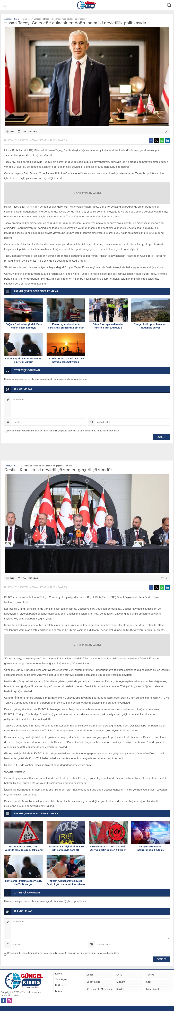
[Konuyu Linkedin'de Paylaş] (167, 140)
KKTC (16, 19)
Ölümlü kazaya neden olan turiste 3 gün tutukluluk (108, 326)
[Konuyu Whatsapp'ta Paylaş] (162, 140)
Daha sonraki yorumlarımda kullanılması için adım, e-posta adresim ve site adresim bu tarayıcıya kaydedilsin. (63, 430)
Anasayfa (8, 19)
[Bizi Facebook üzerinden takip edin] (3, 1000)
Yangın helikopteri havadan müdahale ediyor (150, 326)
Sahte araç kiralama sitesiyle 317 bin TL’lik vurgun (23, 360)
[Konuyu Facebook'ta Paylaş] (151, 140)
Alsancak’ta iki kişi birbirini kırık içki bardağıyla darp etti (66, 848)
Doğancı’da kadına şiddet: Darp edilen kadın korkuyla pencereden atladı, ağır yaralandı (24, 328)
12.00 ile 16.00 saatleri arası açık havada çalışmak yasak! (65, 360)
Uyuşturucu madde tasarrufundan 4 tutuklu (150, 848)
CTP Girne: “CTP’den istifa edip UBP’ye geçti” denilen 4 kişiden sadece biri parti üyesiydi (108, 850)
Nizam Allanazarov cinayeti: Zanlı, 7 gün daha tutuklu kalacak (66, 882)
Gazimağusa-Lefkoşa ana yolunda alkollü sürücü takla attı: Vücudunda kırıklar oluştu (24, 850)
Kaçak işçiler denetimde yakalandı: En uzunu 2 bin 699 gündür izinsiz (66, 328)
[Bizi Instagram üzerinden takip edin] (9, 1000)
